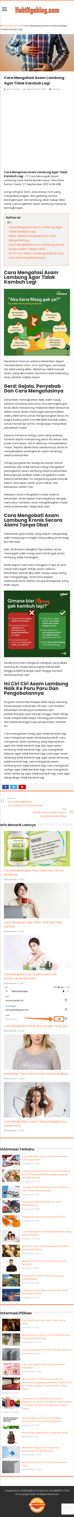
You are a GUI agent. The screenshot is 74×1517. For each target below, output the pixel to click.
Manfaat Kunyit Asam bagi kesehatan (43, 1217)
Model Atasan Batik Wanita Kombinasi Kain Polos (49, 813)
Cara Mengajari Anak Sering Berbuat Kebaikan (43, 1366)
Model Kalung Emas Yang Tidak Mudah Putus (44, 1464)
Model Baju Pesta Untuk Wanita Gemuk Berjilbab (36, 1074)
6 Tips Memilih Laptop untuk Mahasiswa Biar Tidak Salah (44, 1158)
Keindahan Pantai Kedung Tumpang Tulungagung (43, 1277)
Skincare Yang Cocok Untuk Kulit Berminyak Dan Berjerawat (40, 1449)
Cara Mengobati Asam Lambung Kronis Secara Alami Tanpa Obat (36, 247)
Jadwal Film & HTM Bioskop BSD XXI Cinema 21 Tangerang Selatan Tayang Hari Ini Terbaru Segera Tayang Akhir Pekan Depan (47, 1384)
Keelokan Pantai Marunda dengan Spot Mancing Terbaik (45, 1292)
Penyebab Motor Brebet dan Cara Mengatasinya (42, 1203)
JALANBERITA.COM (58, 1490)
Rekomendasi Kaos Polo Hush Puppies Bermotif (44, 1262)
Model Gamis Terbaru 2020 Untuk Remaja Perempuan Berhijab (46, 1336)
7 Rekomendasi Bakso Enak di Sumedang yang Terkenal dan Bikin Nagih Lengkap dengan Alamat (46, 1174)
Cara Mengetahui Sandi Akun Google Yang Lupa (36, 1026)
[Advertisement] (37, 131)
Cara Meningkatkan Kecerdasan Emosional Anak (25, 802)
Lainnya (16, 25)
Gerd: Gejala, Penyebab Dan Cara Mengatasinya (32, 238)
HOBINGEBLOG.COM (31, 1490)
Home (6, 25)
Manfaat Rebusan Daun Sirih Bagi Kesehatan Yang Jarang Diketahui (41, 1419)
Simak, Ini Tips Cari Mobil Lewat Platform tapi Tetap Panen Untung (45, 1188)
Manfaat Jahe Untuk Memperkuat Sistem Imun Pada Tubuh (45, 1247)
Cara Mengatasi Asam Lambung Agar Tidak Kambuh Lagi (36, 229)
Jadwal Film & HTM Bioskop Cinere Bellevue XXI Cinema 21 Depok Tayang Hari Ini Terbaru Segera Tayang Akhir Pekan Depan (46, 1403)
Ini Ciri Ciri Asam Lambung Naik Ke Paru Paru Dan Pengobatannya (36, 255)
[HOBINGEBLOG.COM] (37, 10)
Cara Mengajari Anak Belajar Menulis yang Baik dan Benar (46, 1233)
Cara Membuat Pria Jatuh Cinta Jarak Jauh (44, 1322)
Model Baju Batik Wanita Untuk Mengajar (45, 1432)
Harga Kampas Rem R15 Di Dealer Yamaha (46, 1349)
